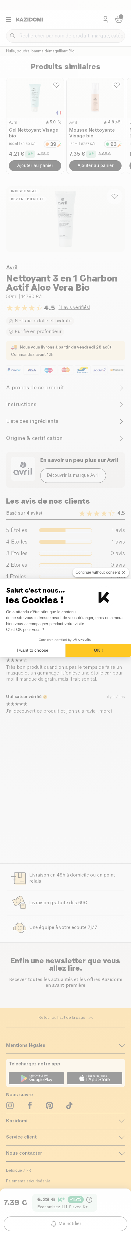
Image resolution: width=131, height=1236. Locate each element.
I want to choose (32, 650)
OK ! (98, 650)
